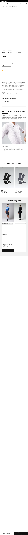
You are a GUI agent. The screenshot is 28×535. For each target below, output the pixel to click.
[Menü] (1, 3)
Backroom (6, 6)
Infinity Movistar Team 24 (13, 6)
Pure (2, 190)
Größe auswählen (7, 251)
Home (3, 6)
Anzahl (3, 65)
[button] (5, 56)
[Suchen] (17, 3)
